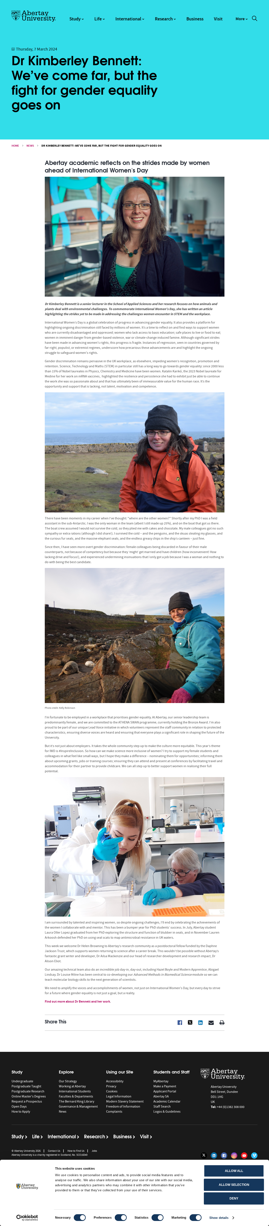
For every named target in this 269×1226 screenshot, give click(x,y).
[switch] (121, 1217)
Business (194, 19)
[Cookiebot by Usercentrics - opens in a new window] (27, 1218)
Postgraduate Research (28, 1091)
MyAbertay (160, 1081)
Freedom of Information (123, 1106)
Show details (218, 1217)
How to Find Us (75, 1151)
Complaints (114, 1111)
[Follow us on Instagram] (234, 1155)
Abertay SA (161, 1096)
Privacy (111, 1086)
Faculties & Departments (76, 1096)
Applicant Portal (164, 1091)
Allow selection (234, 1184)
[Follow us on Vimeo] (254, 1155)
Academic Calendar (167, 1101)
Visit (218, 19)
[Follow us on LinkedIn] (214, 1155)
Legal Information (118, 1096)
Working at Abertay (72, 1086)
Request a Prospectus (27, 1101)
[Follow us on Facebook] (224, 1155)
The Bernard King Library (76, 1101)
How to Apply (21, 1111)
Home (15, 146)
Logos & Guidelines (167, 1111)
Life (98, 19)
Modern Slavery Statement (125, 1101)
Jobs (94, 1151)
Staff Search (162, 1106)
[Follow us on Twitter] (204, 1155)
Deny (233, 1198)
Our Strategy (68, 1081)
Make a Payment (164, 1086)
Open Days (19, 1106)
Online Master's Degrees (29, 1096)
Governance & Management (78, 1106)
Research (164, 19)
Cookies (111, 1091)
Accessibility (114, 1081)
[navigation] (242, 21)
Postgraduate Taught (26, 1086)
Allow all (234, 1171)
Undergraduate (22, 1081)
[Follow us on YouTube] (244, 1155)
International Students (75, 1091)
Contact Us (54, 1151)
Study (75, 19)
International (128, 19)
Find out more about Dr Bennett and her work (77, 1001)
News (30, 146)
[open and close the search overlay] (254, 19)
